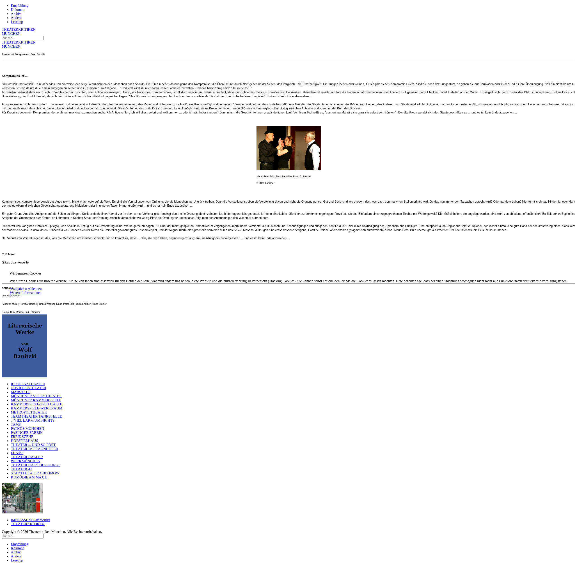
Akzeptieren (18, 289)
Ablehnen (35, 289)
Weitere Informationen (25, 293)
